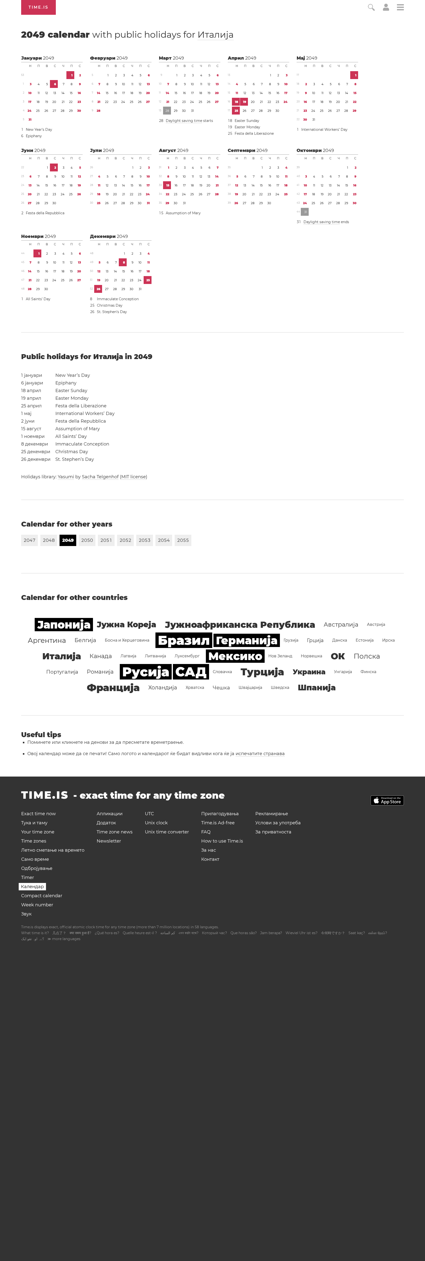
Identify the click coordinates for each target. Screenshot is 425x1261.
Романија (100, 671)
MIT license (133, 477)
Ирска (388, 640)
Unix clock (156, 823)
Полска (367, 656)
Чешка (221, 688)
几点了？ (59, 933)
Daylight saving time (184, 120)
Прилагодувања (220, 813)
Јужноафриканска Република (240, 624)
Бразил (184, 640)
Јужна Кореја (126, 624)
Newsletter (109, 841)
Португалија (62, 672)
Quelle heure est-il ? (140, 933)
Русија (145, 672)
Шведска (280, 687)
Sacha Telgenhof (100, 477)
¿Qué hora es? (107, 933)
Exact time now (38, 813)
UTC (149, 813)
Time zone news (115, 832)
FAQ (206, 832)
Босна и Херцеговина (127, 640)
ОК (338, 656)
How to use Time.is (222, 841)
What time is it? (35, 933)
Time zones (33, 841)
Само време (35, 859)
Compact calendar (41, 895)
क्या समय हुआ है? (80, 933)
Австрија (376, 624)
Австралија (341, 624)
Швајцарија (250, 687)
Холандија (162, 687)
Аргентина (47, 640)
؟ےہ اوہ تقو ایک (32, 939)
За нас (208, 850)
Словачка (222, 671)
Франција (113, 687)
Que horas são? (243, 933)
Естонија (365, 640)
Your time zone (37, 832)
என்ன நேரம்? (377, 933)
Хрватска (195, 687)
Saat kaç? (357, 933)
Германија (246, 640)
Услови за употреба (278, 823)
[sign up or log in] (386, 9)
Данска (339, 640)
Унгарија (343, 671)
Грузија (291, 640)
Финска (368, 671)
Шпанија (317, 687)
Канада (101, 656)
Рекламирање (271, 813)
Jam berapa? (271, 933)
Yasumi (66, 477)
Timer (27, 877)
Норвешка (311, 656)
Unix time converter (167, 832)
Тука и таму (34, 823)
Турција (262, 672)
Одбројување (36, 868)
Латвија (128, 656)
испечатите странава (260, 753)
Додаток (106, 823)
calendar (127, 34)
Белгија (85, 640)
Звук (26, 914)
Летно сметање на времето (52, 850)
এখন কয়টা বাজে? (188, 933)
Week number (37, 905)
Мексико (235, 656)
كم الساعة (167, 933)
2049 (48, 58)
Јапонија (64, 624)
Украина (309, 672)
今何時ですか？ (333, 933)
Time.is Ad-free (218, 823)
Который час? (214, 933)
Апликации (109, 813)
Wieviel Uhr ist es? (302, 933)
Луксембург (187, 656)
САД (191, 672)
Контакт (210, 859)
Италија (215, 34)
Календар (32, 886)
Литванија (155, 656)
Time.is (38, 7)
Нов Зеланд (280, 656)
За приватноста (273, 832)
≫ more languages (63, 939)
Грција (315, 640)
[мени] (400, 8)
